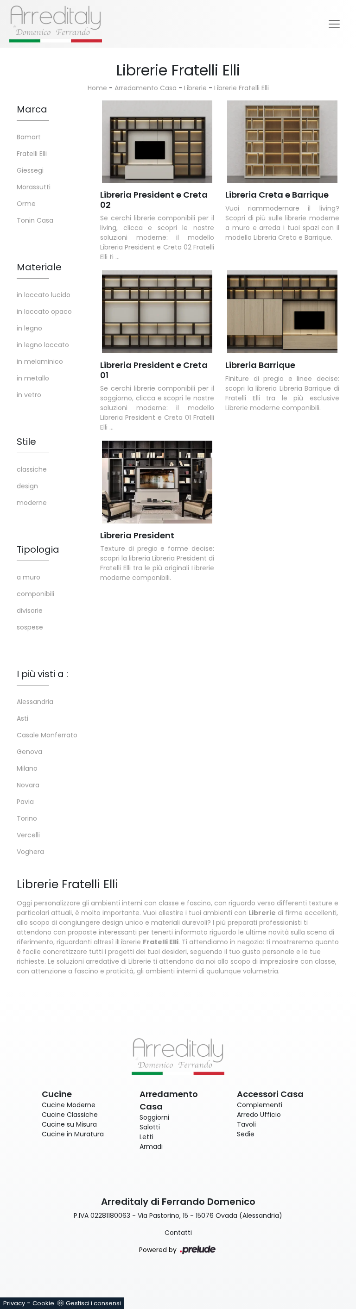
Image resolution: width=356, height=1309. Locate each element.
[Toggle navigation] (334, 24)
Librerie (195, 88)
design (27, 486)
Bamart (29, 137)
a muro (28, 577)
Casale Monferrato (47, 735)
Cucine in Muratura (73, 1134)
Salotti (150, 1127)
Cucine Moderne (68, 1105)
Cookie (43, 1303)
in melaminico (40, 361)
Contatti (178, 1232)
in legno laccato (43, 344)
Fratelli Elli (32, 153)
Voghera (30, 851)
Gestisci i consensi (93, 1303)
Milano (27, 768)
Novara (28, 785)
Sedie (245, 1134)
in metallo (33, 378)
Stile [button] (26, 441)
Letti (146, 1136)
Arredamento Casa (145, 88)
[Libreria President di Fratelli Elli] (157, 482)
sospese (30, 627)
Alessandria (35, 701)
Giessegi (30, 170)
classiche (32, 469)
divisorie (30, 610)
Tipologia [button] (38, 549)
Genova (29, 751)
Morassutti (34, 187)
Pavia (25, 801)
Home (97, 88)
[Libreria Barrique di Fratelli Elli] (282, 311)
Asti (22, 718)
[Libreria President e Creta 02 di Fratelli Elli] (157, 141)
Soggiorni (154, 1117)
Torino (27, 818)
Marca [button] (32, 109)
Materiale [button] (39, 267)
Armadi (151, 1146)
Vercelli (28, 835)
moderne (32, 502)
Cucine (57, 1094)
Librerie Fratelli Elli (241, 88)
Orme (26, 203)
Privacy (14, 1303)
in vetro (29, 394)
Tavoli (246, 1124)
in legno (29, 328)
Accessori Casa (270, 1094)
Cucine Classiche (70, 1114)
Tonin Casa (35, 220)
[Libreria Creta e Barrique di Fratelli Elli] (282, 141)
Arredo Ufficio (259, 1114)
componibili (35, 593)
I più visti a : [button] (42, 673)
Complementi (259, 1105)
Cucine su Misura (69, 1124)
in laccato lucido (43, 294)
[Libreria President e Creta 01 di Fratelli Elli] (157, 311)
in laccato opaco (44, 311)
